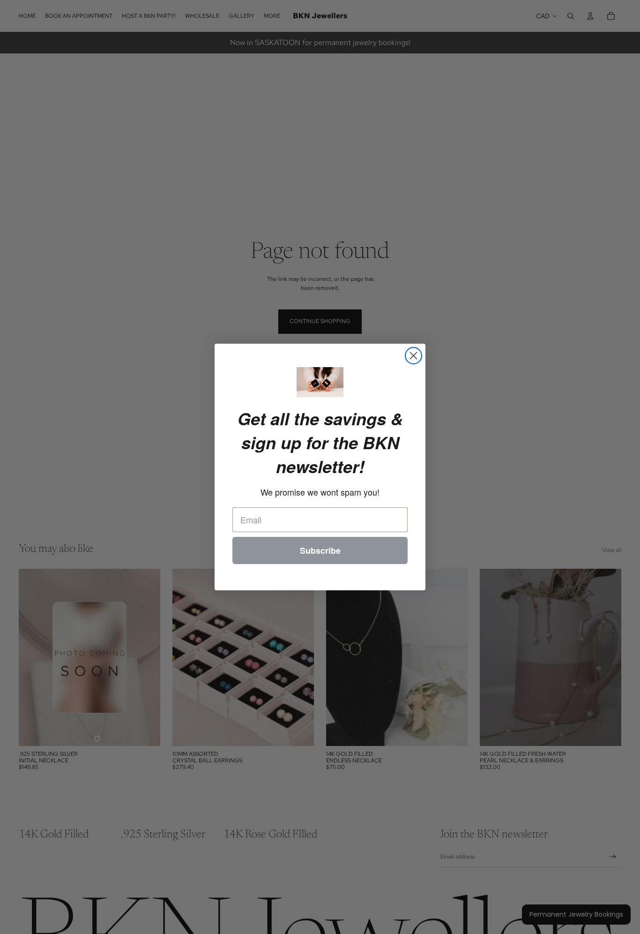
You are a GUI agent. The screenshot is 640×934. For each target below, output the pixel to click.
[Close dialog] (413, 355)
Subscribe (320, 550)
